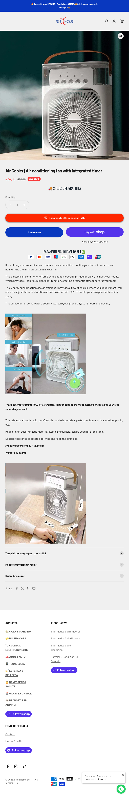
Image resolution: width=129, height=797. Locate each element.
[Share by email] (34, 588)
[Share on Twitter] (22, 588)
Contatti (10, 734)
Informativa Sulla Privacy (65, 638)
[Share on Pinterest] (28, 588)
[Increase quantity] (24, 205)
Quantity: (10, 197)
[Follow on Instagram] (16, 766)
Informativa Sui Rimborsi (65, 631)
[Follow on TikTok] (25, 766)
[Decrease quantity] (10, 205)
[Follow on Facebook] (7, 766)
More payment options (95, 241)
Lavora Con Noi (14, 741)
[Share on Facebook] (17, 588)
